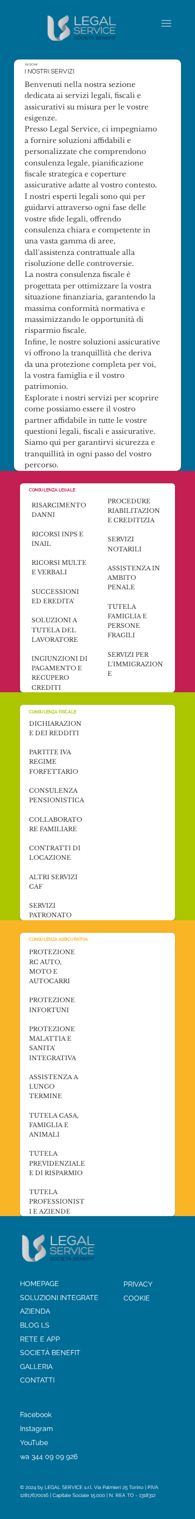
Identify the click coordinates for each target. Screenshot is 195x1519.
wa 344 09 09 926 (49, 1457)
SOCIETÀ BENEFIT (50, 1353)
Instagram (36, 1429)
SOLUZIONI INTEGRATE (59, 1298)
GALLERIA (36, 1367)
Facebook (36, 1415)
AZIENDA (35, 1311)
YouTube (34, 1443)
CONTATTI (37, 1380)
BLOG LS (35, 1325)
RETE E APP (40, 1339)
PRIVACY (138, 1284)
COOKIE (137, 1298)
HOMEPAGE (39, 1284)
